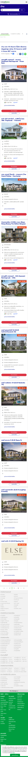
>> (23, 588)
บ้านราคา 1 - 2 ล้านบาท (20, 668)
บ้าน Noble (3, 619)
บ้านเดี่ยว (3, 615)
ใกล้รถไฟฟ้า (6, 91)
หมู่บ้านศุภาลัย (4, 622)
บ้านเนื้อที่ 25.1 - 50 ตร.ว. (20, 657)
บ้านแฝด (16, 621)
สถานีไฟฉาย (6, 95)
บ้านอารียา (17, 617)
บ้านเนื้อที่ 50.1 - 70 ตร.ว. (7, 659)
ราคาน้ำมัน (3, 723)
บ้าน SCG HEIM (4, 633)
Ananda (3, 596)
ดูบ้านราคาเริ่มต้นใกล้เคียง (9, 105)
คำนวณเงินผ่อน (14, 111)
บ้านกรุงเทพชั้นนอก (19, 642)
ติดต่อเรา (19, 709)
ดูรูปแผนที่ (15, 102)
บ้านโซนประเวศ (18, 633)
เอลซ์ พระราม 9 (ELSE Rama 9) (11, 440)
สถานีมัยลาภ (14, 417)
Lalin (16, 607)
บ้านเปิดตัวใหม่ (4, 679)
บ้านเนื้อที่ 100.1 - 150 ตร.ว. (7, 661)
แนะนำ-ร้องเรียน (20, 705)
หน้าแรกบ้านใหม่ (4, 34)
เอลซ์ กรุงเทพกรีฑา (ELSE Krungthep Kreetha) (13, 491)
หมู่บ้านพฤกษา (4, 617)
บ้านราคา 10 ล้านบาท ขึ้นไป (20, 671)
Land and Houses (5, 603)
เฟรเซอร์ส (6, 194)
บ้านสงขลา (3, 652)
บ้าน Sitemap (13, 691)
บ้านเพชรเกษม (4, 645)
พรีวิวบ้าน (3, 686)
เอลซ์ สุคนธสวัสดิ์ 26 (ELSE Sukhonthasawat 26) (10, 331)
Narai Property (4, 608)
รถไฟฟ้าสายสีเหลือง (12, 255)
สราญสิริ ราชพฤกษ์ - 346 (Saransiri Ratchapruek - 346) (13, 277)
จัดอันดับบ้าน (4, 680)
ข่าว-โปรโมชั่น (17, 677)
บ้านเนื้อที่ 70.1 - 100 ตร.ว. (21, 659)
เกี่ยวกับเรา (19, 700)
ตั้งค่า (14, 752)
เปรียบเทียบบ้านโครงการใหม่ (7, 687)
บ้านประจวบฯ (4, 650)
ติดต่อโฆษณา (20, 702)
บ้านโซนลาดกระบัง (5, 626)
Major (2, 607)
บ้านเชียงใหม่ (17, 650)
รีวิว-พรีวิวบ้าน (4, 684)
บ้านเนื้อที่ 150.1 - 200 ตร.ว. (21, 661)
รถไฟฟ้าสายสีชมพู (8, 417)
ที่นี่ (5, 751)
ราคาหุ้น (2, 721)
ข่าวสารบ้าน (3, 677)
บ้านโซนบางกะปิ (18, 628)
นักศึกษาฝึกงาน (20, 707)
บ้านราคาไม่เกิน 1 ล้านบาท (6, 668)
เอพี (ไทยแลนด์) (7, 244)
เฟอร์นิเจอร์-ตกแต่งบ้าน (20, 682)
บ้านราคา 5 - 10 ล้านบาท (6, 671)
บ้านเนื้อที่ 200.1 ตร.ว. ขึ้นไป (7, 663)
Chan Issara (4, 601)
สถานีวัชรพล (6, 420)
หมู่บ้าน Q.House (5, 621)
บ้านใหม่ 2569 (18, 635)
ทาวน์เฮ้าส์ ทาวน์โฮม (15, 34)
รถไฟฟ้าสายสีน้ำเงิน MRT (14, 91)
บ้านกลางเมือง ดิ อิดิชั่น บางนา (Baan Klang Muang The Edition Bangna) (13, 223)
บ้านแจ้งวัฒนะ (18, 647)
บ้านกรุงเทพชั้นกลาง (5, 642)
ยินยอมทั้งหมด (15, 755)
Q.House (17, 599)
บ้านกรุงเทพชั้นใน (18, 640)
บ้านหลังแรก (17, 615)
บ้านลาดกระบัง (18, 645)
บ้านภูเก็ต (17, 649)
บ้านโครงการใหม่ (12, 698)
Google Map (9, 102)
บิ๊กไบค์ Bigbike (4, 704)
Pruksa (3, 594)
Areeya (3, 598)
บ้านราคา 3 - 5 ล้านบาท (20, 670)
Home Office (4, 629)
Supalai (16, 605)
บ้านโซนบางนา (4, 631)
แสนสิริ (5, 84)
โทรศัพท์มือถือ (4, 735)
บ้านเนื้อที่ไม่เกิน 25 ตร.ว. (6, 657)
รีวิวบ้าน (16, 684)
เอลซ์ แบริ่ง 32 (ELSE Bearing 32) (12, 541)
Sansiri (16, 601)
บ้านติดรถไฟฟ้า (4, 635)
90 (18, 588)
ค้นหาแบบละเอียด (14, 14)
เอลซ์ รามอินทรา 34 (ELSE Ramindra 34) (13, 384)
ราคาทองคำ (3, 719)
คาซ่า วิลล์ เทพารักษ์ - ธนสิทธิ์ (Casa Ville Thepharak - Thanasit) (12, 120)
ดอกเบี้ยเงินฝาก (12, 725)
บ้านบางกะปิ (3, 647)
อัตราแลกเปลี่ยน (12, 727)
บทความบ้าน (17, 679)
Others (3, 610)
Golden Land (18, 608)
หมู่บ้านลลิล (17, 624)
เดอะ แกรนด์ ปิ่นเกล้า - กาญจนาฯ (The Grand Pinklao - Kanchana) (13, 175)
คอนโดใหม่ (11, 700)
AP (2, 599)
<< (4, 588)
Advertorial (4, 682)
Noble (16, 594)
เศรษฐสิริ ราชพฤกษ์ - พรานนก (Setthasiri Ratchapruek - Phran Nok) (12, 61)
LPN (2, 605)
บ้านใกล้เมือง (6, 86)
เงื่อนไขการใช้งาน (21, 703)
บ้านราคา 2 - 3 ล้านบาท (6, 670)
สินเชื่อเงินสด (11, 719)
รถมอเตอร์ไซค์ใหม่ (4, 702)
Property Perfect (19, 598)
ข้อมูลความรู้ (17, 680)
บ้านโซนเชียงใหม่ (18, 629)
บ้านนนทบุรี (3, 649)
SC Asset (17, 603)
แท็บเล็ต (2, 737)
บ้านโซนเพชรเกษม (5, 628)
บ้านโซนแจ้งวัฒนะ (18, 622)
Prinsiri (16, 596)
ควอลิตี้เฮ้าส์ (6, 141)
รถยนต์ (2, 698)
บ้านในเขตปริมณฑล (5, 643)
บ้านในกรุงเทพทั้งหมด (6, 640)
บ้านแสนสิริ (17, 619)
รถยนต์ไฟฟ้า (3, 700)
